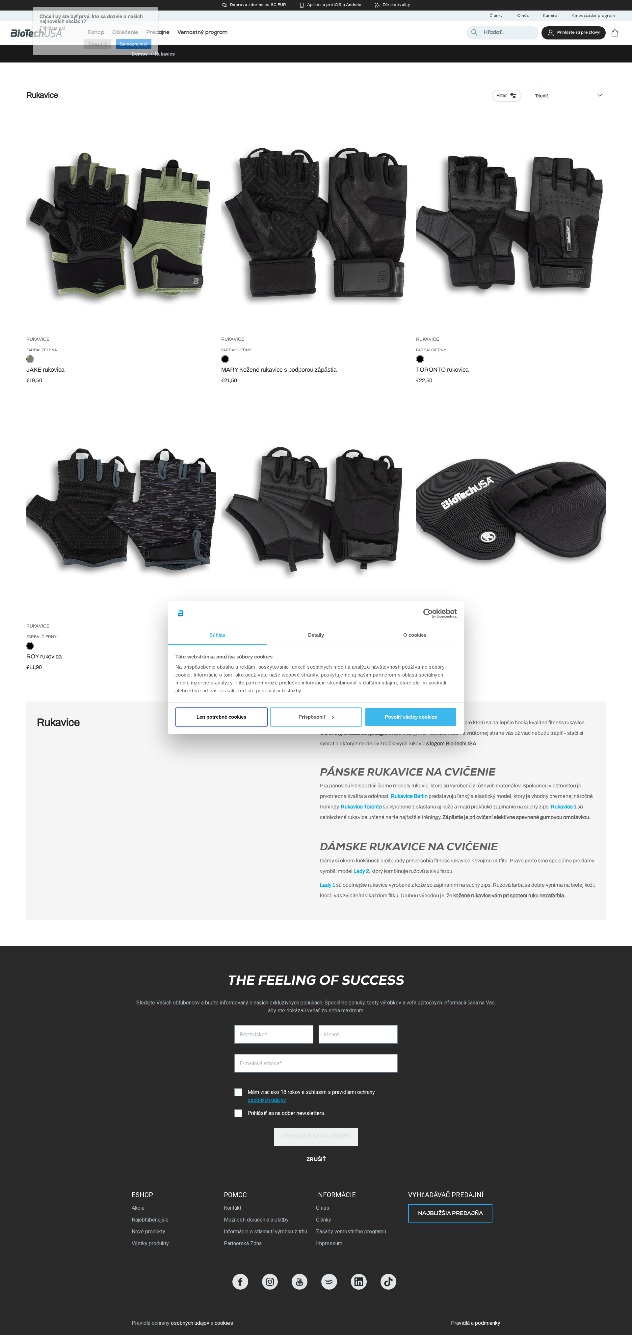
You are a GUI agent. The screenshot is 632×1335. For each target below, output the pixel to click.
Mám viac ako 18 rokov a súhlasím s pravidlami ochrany (311, 1096)
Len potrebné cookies (221, 717)
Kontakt (232, 1208)
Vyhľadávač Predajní (446, 1195)
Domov (139, 54)
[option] (30, 359)
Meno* (331, 1034)
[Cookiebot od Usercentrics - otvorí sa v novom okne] (428, 613)
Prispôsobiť (312, 717)
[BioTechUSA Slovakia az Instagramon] (270, 1288)
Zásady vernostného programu (351, 1231)
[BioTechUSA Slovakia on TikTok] (388, 1288)
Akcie (138, 1208)
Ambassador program (593, 16)
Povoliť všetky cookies (411, 717)
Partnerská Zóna (243, 1243)
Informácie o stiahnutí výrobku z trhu (265, 1231)
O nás (523, 16)
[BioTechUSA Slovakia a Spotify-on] (329, 1288)
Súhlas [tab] (217, 635)
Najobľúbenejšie (150, 1220)
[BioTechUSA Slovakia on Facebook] (240, 1288)
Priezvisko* (253, 1034)
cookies (224, 1323)
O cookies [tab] (415, 635)
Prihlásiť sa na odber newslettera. (286, 1113)
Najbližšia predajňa (450, 1214)
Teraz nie (97, 40)
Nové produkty (148, 1231)
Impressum (329, 1243)
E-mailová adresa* (261, 1063)
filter (501, 95)
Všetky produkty (150, 1243)
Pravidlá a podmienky (475, 1323)
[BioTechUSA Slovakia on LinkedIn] (359, 1288)
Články (496, 16)
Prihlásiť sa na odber (316, 1136)
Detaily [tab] (316, 635)
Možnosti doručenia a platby (256, 1220)
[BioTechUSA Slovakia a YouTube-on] (299, 1288)
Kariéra (550, 16)
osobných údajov (267, 1100)
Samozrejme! (133, 40)
